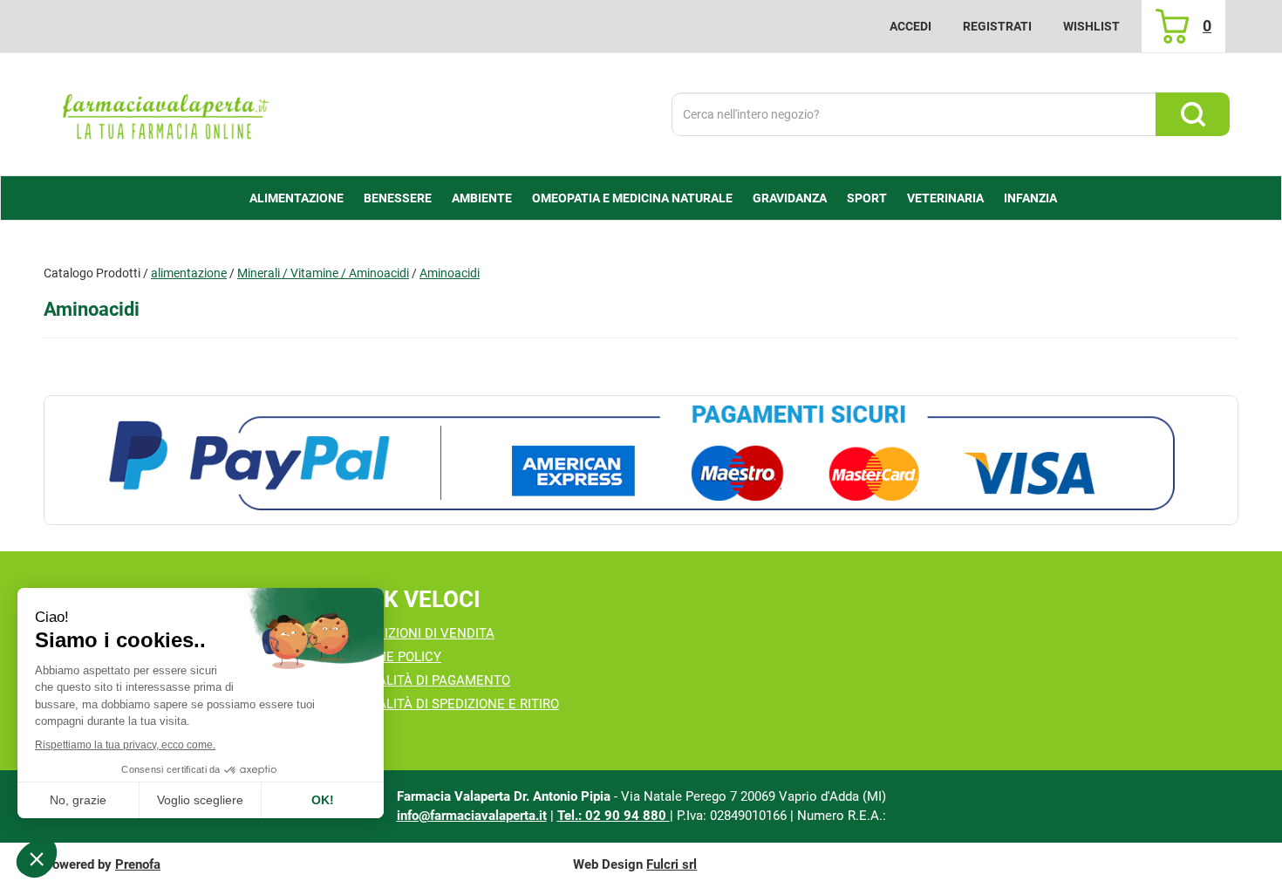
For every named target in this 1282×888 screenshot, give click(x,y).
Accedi (910, 26)
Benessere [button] (398, 198)
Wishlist (1091, 26)
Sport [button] (867, 198)
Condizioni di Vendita (421, 633)
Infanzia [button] (1030, 198)
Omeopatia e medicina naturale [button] (632, 198)
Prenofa (137, 864)
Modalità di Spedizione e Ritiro (454, 704)
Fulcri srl (671, 864)
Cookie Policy (395, 657)
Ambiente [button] (482, 198)
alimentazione (189, 273)
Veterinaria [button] (945, 198)
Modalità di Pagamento (429, 680)
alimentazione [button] (296, 198)
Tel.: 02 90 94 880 (613, 815)
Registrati (997, 26)
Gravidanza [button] (790, 198)
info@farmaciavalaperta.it (472, 815)
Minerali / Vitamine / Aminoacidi (323, 273)
